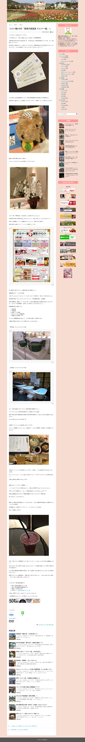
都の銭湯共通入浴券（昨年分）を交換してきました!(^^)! (31, 704)
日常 (30, 20)
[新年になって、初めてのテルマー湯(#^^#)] (12, 716)
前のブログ (38, 20)
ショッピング (25, 20)
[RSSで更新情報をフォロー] (75, 2)
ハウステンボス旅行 (66, 81)
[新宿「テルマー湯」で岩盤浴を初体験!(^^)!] (12, 681)
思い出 (62, 92)
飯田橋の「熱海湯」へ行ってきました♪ (26, 660)
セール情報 (64, 57)
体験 (16, 20)
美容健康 (63, 98)
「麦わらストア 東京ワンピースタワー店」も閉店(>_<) (24, 726)
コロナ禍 (40, 624)
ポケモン (63, 68)
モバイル (63, 90)
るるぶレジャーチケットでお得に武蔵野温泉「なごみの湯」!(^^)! (34, 669)
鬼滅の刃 (63, 76)
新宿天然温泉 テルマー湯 (24, 590)
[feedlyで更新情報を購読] (72, 2)
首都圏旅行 (64, 87)
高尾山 (62, 109)
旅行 (13, 20)
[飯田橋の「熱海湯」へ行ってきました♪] (12, 663)
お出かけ (63, 101)
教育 (62, 96)
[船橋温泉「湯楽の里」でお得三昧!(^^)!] (12, 636)
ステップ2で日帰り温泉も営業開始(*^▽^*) (27, 687)
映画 (62, 70)
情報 (62, 94)
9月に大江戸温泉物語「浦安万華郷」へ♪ (27, 696)
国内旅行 (63, 83)
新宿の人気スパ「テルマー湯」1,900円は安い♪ (28, 651)
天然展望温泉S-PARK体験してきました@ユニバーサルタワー (71, 175)
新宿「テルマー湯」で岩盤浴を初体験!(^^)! (28, 678)
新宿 (50, 624)
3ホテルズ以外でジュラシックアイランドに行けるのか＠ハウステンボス (71, 169)
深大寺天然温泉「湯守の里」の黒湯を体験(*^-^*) (29, 642)
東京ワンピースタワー (66, 74)
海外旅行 (63, 85)
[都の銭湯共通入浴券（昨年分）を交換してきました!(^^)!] (12, 707)
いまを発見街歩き (17, 15)
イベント (63, 66)
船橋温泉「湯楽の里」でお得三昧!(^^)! (26, 633)
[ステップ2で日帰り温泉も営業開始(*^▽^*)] (12, 689)
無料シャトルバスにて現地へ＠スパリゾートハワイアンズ (71, 153)
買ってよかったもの (66, 61)
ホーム (9, 20)
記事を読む (18, 639)
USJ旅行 (63, 79)
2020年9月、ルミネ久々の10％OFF (19, 729)
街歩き (33, 20)
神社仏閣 (63, 105)
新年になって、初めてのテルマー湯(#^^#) (27, 713)
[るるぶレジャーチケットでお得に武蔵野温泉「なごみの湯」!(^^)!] (12, 672)
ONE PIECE (64, 64)
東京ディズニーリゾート (67, 72)
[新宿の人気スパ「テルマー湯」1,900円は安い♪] (12, 654)
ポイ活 (62, 59)
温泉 (52, 32)
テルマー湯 (45, 624)
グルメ (19, 20)
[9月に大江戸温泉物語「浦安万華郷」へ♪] (12, 698)
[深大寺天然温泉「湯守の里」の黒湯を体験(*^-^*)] (12, 645)
